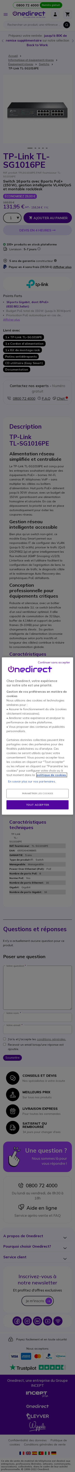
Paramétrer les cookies (37, 793)
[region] (37, 736)
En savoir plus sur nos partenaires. (32, 781)
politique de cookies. (52, 775)
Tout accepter (37, 804)
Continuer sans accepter (54, 662)
